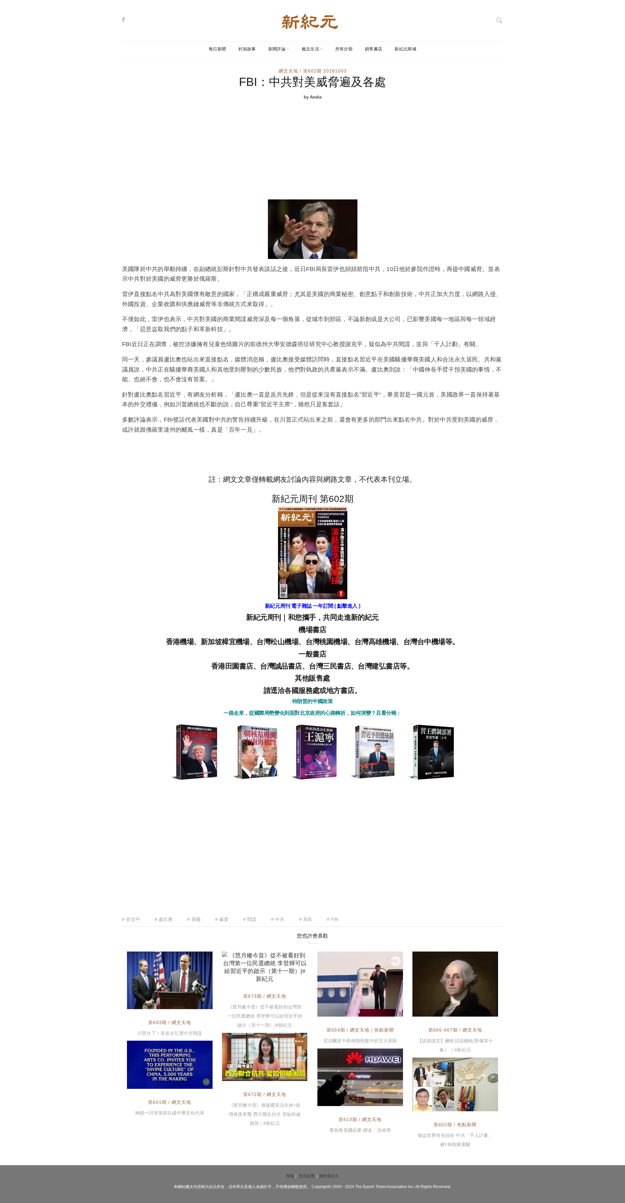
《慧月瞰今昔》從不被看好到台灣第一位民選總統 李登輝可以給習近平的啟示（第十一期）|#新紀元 (264, 1016)
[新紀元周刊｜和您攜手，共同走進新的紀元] (309, 21)
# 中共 (278, 919)
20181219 (384, 1100)
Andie (149, 1003)
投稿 (290, 1176)
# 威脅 (222, 919)
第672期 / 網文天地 (264, 1094)
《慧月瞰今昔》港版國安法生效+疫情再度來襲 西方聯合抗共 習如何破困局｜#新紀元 (265, 1114)
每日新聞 (217, 49)
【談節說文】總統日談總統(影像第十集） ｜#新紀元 (455, 1045)
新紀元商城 (405, 49)
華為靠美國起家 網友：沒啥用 (360, 1130)
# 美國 (194, 919)
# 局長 (305, 919)
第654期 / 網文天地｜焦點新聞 (360, 1030)
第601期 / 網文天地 (169, 1102)
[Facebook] (123, 19)
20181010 (194, 1003)
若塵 (241, 976)
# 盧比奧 (164, 919)
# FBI (332, 919)
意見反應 (306, 1176)
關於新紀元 (329, 1176)
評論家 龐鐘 (344, 1010)
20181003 (479, 1104)
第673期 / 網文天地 (264, 996)
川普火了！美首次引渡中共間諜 (169, 1033)
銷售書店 (373, 49)
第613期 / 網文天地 (360, 1119)
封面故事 (247, 49)
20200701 (288, 1074)
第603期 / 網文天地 (169, 1022)
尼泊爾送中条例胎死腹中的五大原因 (360, 1040)
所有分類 (344, 49)
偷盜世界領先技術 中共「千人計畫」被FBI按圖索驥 (455, 1140)
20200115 (479, 1010)
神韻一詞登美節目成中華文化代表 (169, 1112)
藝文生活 (310, 49)
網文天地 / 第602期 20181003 (313, 71)
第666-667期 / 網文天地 (455, 1030)
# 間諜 (250, 919)
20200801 (288, 976)
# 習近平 (131, 919)
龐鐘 (432, 1010)
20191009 (384, 1010)
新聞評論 (276, 49)
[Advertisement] (312, 150)
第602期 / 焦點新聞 (455, 1124)
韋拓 (432, 1104)
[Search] (499, 20)
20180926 (194, 1083)
